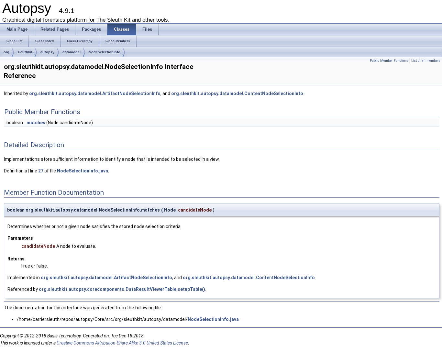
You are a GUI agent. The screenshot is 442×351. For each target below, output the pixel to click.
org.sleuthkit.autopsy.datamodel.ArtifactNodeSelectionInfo (94, 93)
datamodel (71, 52)
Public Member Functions (389, 61)
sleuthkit (24, 52)
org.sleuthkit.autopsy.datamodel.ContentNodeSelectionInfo (237, 93)
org (6, 52)
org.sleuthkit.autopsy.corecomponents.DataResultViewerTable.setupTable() (122, 289)
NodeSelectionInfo (104, 52)
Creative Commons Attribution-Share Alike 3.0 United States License (122, 343)
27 (40, 170)
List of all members (425, 61)
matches (36, 122)
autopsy (47, 52)
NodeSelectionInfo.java (82, 170)
